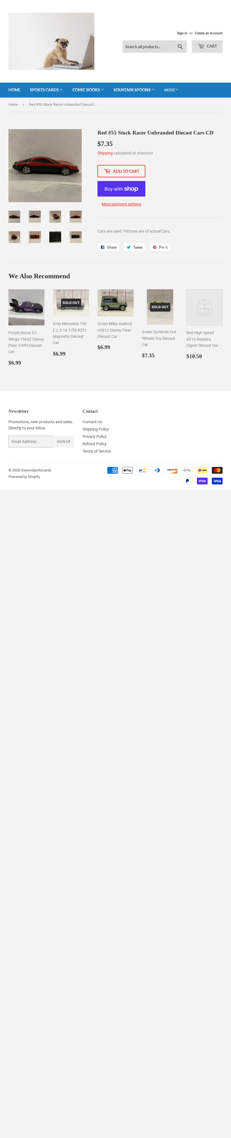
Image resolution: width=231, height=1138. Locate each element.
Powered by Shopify (24, 477)
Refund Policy (94, 444)
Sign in (182, 33)
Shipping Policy (96, 429)
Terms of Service (97, 451)
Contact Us (92, 422)
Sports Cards (45, 89)
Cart (211, 46)
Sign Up (63, 442)
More (169, 90)
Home (14, 89)
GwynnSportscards (36, 470)
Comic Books (86, 89)
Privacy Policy (95, 436)
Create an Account (209, 33)
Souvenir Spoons (133, 89)
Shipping (105, 153)
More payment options (121, 204)
